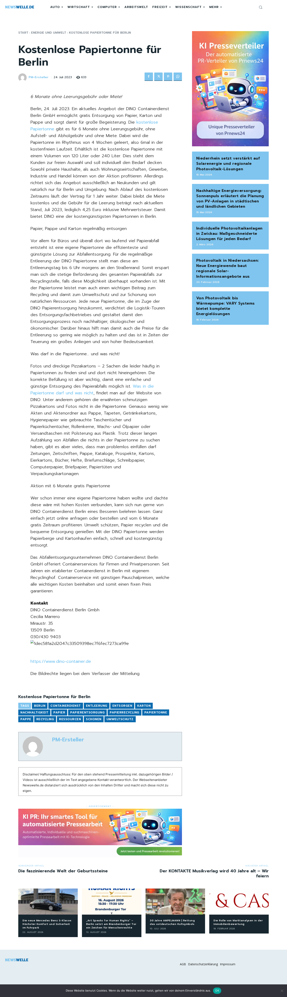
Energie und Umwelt (48, 32)
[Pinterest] (168, 77)
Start (23, 32)
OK (217, 990)
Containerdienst (65, 706)
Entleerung (96, 706)
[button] (260, 7)
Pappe (25, 719)
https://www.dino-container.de (60, 661)
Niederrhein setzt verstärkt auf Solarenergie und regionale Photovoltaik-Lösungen (228, 163)
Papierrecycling (124, 712)
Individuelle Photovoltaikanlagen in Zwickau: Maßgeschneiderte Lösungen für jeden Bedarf (229, 233)
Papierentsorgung (87, 712)
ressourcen (70, 719)
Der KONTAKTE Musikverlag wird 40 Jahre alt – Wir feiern (214, 873)
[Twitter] (158, 77)
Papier (59, 712)
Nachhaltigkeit (34, 712)
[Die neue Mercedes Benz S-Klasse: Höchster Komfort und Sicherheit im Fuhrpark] (48, 902)
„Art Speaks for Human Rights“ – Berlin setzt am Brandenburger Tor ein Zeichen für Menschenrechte (111, 924)
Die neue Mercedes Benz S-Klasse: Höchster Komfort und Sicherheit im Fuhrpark (47, 924)
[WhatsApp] (178, 77)
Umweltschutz (120, 719)
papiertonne (155, 712)
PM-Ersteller (39, 77)
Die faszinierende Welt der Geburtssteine (63, 871)
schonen (93, 719)
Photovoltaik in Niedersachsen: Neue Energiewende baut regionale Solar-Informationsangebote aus (227, 268)
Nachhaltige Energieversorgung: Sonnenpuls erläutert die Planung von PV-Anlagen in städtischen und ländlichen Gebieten (230, 199)
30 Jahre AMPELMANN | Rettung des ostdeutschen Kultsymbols (172, 922)
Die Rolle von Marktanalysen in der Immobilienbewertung (238, 922)
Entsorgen (122, 706)
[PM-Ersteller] (23, 77)
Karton (144, 706)
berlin (39, 706)
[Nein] (282, 991)
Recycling (45, 719)
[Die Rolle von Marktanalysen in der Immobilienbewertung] (239, 902)
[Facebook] (149, 77)
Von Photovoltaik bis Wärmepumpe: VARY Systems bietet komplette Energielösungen (225, 306)
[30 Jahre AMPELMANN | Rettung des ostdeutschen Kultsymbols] (175, 902)
